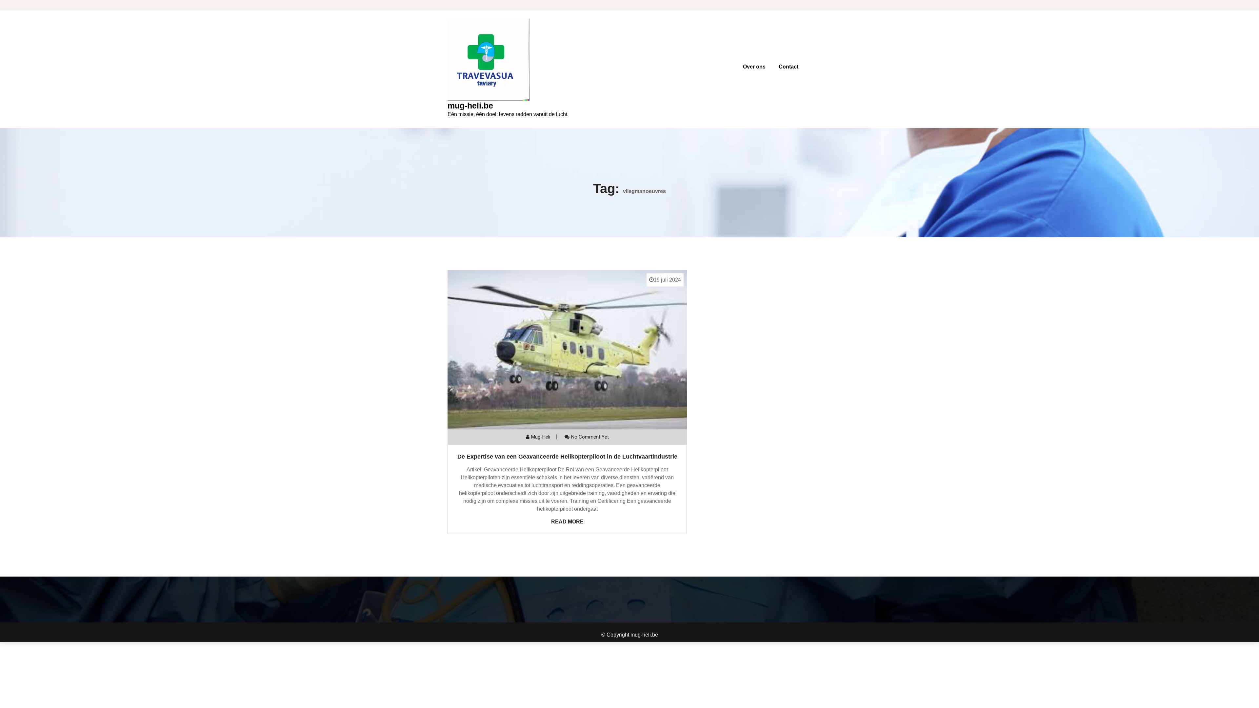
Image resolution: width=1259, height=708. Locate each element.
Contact (788, 66)
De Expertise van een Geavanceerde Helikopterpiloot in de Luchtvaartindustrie (567, 456)
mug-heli (540, 437)
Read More (567, 521)
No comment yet (590, 437)
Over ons (754, 66)
